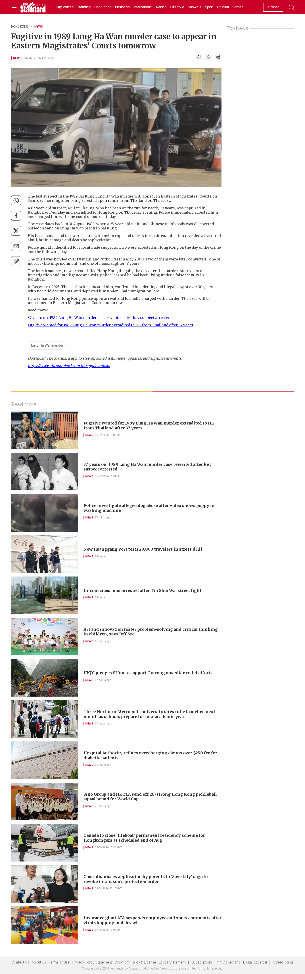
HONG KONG (19, 26)
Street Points (283, 962)
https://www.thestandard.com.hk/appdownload (69, 366)
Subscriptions (202, 962)
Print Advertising (227, 962)
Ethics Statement (172, 962)
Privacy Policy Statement (92, 962)
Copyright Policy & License (135, 962)
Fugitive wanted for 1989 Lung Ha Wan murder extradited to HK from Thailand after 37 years (110, 325)
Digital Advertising (257, 962)
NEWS (38, 26)
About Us (39, 962)
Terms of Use (59, 962)
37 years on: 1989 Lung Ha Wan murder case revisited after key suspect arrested (99, 317)
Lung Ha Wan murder (47, 345)
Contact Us (20, 962)
